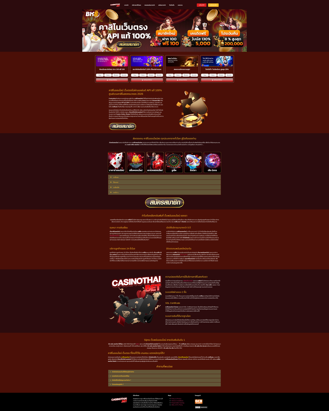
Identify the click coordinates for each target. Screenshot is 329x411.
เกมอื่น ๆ (115, 192)
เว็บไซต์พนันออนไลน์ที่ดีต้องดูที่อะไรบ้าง (123, 372)
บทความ (180, 5)
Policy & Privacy (176, 399)
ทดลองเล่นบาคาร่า (149, 5)
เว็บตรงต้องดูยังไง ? (118, 384)
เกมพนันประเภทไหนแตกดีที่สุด (120, 376)
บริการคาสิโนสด (136, 5)
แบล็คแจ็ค (116, 187)
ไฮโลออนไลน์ (183, 255)
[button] (164, 177)
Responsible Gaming (177, 403)
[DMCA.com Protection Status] (201, 408)
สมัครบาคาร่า (162, 5)
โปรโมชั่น (171, 5)
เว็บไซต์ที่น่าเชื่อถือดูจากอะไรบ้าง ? (121, 380)
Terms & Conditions (177, 401)
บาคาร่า (126, 5)
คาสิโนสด (116, 177)
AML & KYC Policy (177, 405)
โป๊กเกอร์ (115, 182)
